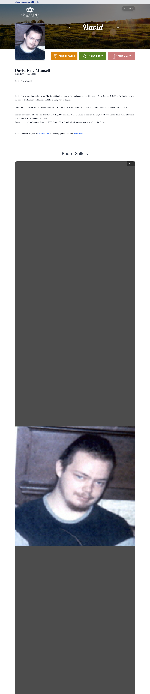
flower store (78, 133)
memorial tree (43, 133)
